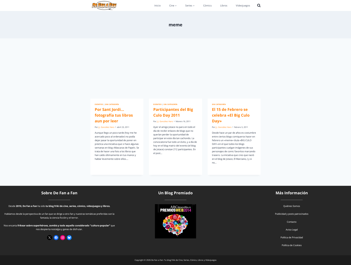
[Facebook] (56, 237)
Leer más (101, 165)
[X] (49, 237)
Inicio (157, 5)
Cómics (207, 5)
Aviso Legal (292, 229)
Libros (223, 5)
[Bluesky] (69, 237)
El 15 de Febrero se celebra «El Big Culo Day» (231, 115)
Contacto (291, 221)
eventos (99, 104)
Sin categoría (112, 104)
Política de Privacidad (292, 237)
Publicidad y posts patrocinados (291, 213)
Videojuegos (243, 5)
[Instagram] (62, 237)
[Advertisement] (175, 68)
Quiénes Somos (291, 206)
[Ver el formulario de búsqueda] (258, 5)
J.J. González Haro (106, 127)
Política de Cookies (292, 245)
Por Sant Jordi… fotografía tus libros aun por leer (114, 115)
